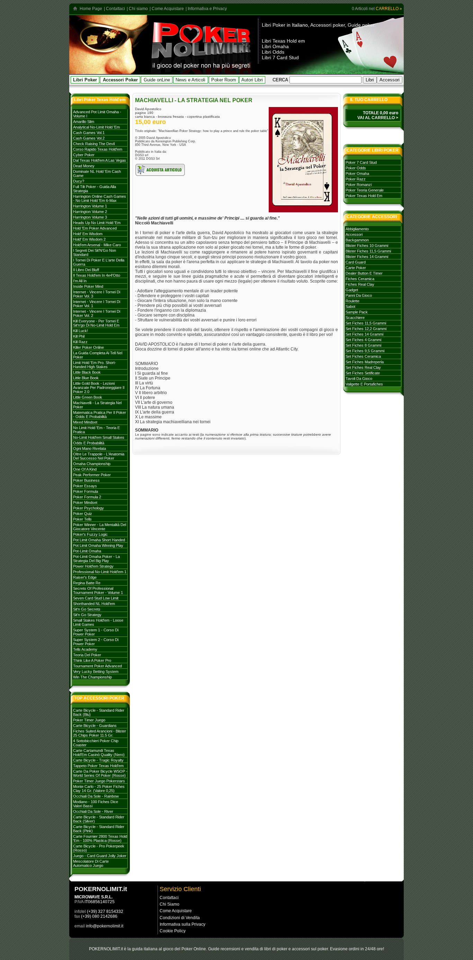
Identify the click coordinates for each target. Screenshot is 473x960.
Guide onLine (157, 79)
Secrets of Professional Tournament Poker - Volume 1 (98, 590)
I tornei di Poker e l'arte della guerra (98, 262)
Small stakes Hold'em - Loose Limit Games (98, 622)
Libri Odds (273, 52)
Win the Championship (92, 677)
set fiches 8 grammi (363, 345)
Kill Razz (80, 342)
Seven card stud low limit (95, 598)
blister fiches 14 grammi (367, 257)
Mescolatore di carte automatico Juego (91, 863)
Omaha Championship (91, 464)
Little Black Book (87, 372)
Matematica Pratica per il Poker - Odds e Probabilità (99, 414)
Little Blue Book (86, 378)
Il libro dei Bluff (86, 270)
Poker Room (223, 79)
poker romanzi (359, 185)
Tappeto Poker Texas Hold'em (98, 766)
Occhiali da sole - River (93, 811)
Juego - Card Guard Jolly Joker (99, 856)
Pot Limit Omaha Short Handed (99, 540)
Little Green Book (87, 397)
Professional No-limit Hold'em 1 (99, 572)
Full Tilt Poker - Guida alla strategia (94, 189)
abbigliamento (357, 229)
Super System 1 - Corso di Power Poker (95, 632)
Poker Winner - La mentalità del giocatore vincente (99, 527)
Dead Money (84, 166)
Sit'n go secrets (86, 609)
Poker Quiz (82, 514)
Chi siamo (138, 8)
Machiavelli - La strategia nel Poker (97, 405)
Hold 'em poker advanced (95, 228)
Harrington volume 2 (90, 212)
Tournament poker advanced (97, 666)
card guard (356, 262)
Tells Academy (85, 649)
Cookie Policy (173, 930)
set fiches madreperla (365, 362)
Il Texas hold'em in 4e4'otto (96, 275)
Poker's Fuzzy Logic (90, 534)
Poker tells (82, 519)
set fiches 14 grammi (364, 334)
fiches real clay (360, 284)
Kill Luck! (80, 331)
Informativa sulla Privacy (182, 924)
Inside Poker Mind (88, 286)
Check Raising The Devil (94, 144)
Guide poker (361, 25)
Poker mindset (85, 502)
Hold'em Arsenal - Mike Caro (97, 245)
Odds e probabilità (88, 443)
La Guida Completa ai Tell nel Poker (97, 355)
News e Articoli (190, 79)
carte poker (356, 268)
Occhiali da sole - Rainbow (96, 796)
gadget (352, 290)
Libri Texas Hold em (283, 41)
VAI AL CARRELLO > (377, 117)
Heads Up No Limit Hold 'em (97, 223)
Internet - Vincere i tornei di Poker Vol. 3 (96, 294)
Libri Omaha (275, 46)
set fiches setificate (363, 373)
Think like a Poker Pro (92, 660)
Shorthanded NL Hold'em (94, 604)
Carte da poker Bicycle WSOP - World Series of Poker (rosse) (100, 773)
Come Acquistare (168, 8)
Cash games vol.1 (89, 133)
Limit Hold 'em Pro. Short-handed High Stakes (94, 365)
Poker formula (85, 491)
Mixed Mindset (85, 422)
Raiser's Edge (85, 577)
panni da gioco (359, 295)
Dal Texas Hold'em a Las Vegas (99, 160)
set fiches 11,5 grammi (366, 323)
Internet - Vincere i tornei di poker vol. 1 (96, 304)
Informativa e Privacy (207, 8)
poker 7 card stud (361, 162)
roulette (352, 301)
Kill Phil (78, 336)
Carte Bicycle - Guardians (95, 725)
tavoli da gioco (359, 378)
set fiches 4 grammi (363, 340)
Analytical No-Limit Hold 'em (96, 127)
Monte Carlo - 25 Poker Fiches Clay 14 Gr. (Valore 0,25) (99, 788)
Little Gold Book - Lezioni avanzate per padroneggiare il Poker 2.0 (98, 387)
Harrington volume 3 (90, 217)
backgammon (357, 240)
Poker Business (86, 480)
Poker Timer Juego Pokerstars (99, 781)
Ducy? (78, 181)
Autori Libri (252, 79)
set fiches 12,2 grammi (366, 329)
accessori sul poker (310, 948)
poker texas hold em (364, 196)
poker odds (356, 168)
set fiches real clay (363, 367)
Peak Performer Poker (92, 475)
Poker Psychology (88, 508)
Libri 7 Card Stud (280, 57)
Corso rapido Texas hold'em (97, 149)
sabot (350, 306)
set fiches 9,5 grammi (365, 351)
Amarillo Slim (83, 121)
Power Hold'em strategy (93, 566)
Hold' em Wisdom (87, 234)
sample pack (357, 312)
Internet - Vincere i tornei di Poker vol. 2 (96, 313)
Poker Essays (85, 486)
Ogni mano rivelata (89, 448)
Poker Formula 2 (87, 497)
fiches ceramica (360, 279)
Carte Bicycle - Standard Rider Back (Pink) (98, 829)
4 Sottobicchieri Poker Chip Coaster (95, 743)
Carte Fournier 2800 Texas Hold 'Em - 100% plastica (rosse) (100, 838)
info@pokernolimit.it (104, 926)
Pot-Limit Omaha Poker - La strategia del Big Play (96, 558)
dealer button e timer (364, 273)
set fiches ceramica (363, 356)
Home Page (91, 8)
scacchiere (355, 317)
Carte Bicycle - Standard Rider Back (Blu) (98, 712)
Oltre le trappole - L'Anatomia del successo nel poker (98, 456)
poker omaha (357, 173)
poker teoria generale (365, 190)
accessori (354, 234)
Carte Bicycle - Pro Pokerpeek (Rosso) (98, 848)
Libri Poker (273, 25)
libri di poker (275, 948)
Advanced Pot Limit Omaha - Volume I (97, 114)
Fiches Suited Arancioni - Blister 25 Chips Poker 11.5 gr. (99, 733)
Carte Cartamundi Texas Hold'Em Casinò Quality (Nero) (99, 752)
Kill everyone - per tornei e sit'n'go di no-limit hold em (96, 323)
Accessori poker (327, 25)
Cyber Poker (84, 155)
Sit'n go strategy (87, 615)
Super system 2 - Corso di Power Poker (95, 642)
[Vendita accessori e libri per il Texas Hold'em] (202, 72)
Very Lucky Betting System (95, 671)
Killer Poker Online (88, 347)
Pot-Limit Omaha (87, 551)
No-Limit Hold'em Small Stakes (98, 437)
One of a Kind (85, 469)
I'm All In (80, 281)
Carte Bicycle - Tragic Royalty (98, 760)
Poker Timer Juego (89, 720)
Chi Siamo (169, 904)
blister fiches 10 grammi (367, 245)
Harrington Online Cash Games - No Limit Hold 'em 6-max (99, 198)
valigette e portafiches (364, 384)
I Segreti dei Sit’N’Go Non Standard (94, 252)
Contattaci (115, 8)
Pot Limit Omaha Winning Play (98, 545)
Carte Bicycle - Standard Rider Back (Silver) (98, 819)
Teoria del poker (87, 655)
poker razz (356, 179)
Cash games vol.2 (89, 138)
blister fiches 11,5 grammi (368, 251)
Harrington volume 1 (90, 206)
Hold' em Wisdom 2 (89, 239)
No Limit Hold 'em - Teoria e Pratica (96, 430)
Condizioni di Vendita (180, 917)
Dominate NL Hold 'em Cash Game (97, 173)
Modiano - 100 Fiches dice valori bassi (95, 804)
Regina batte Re (86, 583)
